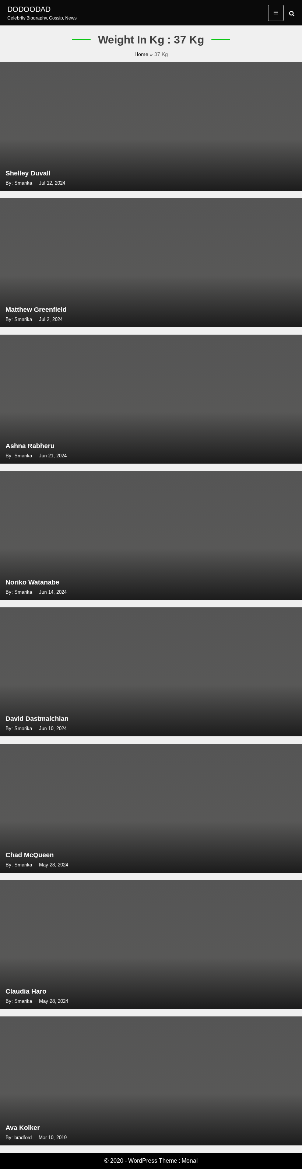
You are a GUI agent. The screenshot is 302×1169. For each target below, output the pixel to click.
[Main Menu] (276, 13)
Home (142, 54)
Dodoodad (28, 9)
